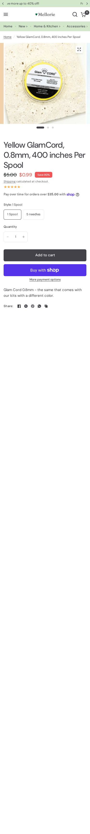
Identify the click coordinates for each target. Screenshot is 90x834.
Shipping (10, 181)
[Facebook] (19, 306)
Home (8, 26)
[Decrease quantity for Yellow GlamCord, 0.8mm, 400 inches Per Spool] (8, 237)
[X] (26, 306)
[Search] (75, 14)
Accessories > (77, 26)
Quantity (10, 227)
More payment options (45, 279)
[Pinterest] (33, 306)
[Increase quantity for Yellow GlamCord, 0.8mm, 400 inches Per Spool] (23, 237)
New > (23, 26)
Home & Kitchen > (47, 26)
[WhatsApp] (39, 306)
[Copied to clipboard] (46, 306)
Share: (8, 306)
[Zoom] (79, 49)
